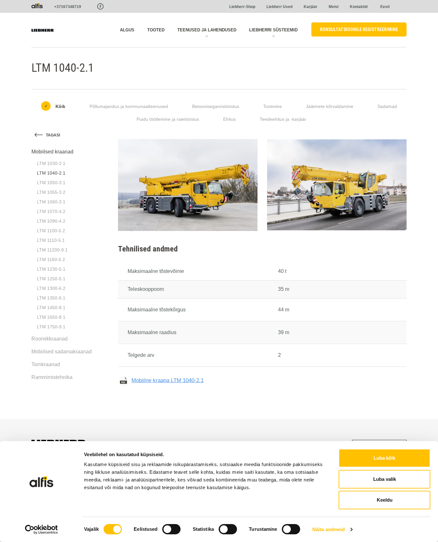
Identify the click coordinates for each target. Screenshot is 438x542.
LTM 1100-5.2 (51, 230)
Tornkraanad (45, 364)
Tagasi (53, 135)
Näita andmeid (328, 529)
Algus (127, 30)
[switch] (171, 529)
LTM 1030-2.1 (51, 163)
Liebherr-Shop (242, 6)
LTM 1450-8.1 (51, 307)
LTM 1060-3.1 (51, 201)
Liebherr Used (279, 6)
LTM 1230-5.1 (51, 269)
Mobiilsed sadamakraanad (61, 351)
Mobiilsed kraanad (52, 151)
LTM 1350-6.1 (51, 297)
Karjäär (310, 6)
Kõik (60, 106)
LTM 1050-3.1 (51, 182)
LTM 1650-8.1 (51, 317)
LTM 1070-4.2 (51, 211)
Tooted (155, 30)
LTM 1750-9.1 (51, 326)
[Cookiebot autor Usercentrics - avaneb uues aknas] (41, 529)
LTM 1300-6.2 (51, 288)
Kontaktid (358, 6)
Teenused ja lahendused (206, 30)
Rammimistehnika (51, 377)
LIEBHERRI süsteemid (273, 30)
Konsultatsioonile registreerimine (359, 29)
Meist (334, 6)
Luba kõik (384, 458)
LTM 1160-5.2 (51, 259)
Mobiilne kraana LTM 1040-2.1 (167, 380)
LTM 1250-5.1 (51, 278)
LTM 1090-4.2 (51, 221)
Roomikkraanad (49, 338)
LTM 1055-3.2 (51, 192)
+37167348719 (67, 6)
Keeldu (384, 500)
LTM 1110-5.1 (51, 240)
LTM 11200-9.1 (52, 249)
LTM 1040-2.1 (51, 173)
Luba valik (384, 479)
